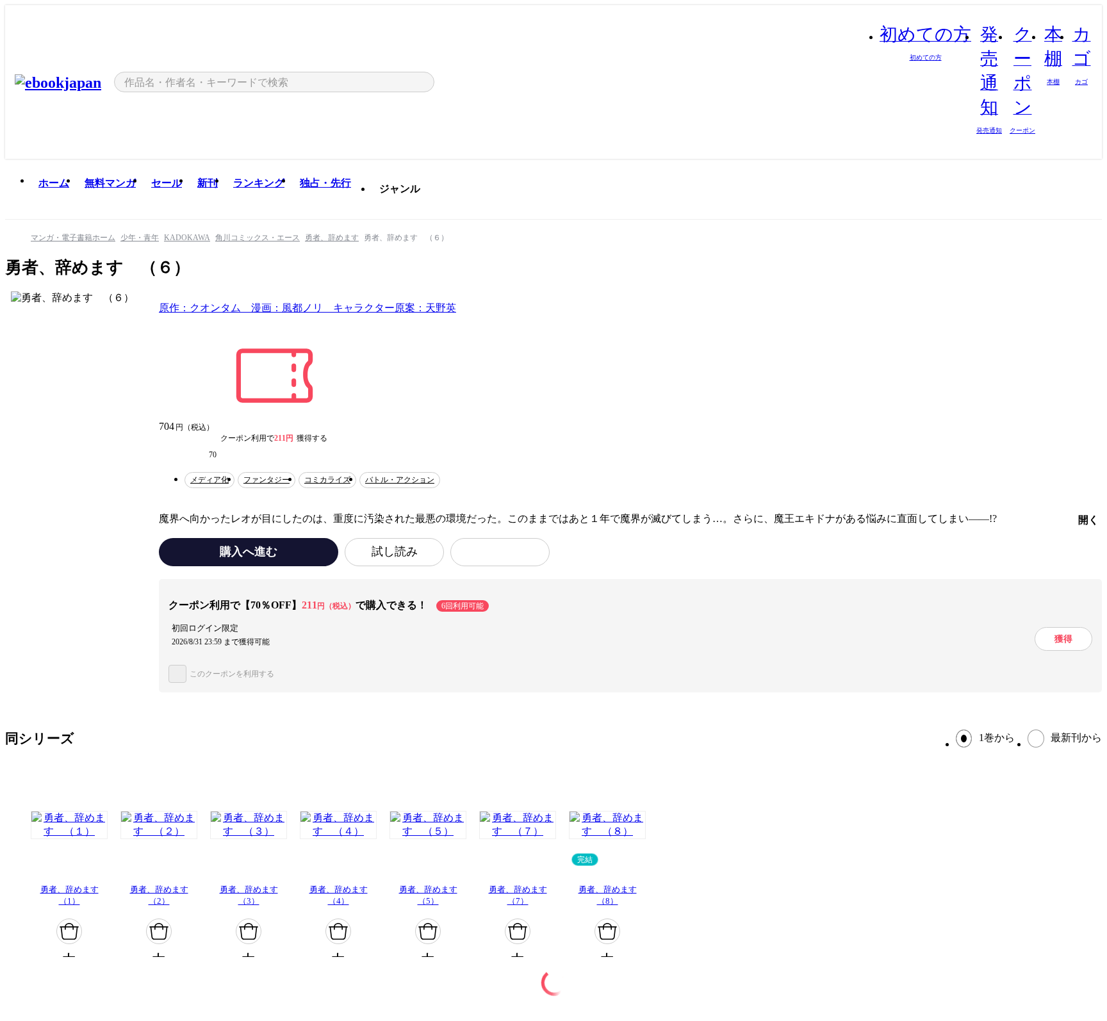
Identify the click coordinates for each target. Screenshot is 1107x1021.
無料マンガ (110, 182)
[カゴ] (69, 931)
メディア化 (209, 479)
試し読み (395, 551)
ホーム (53, 182)
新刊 (207, 182)
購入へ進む (248, 551)
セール (166, 182)
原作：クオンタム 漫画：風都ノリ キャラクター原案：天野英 (307, 307)
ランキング (258, 182)
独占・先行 (325, 182)
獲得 (1063, 638)
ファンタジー (266, 479)
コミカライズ (327, 479)
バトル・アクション (399, 479)
